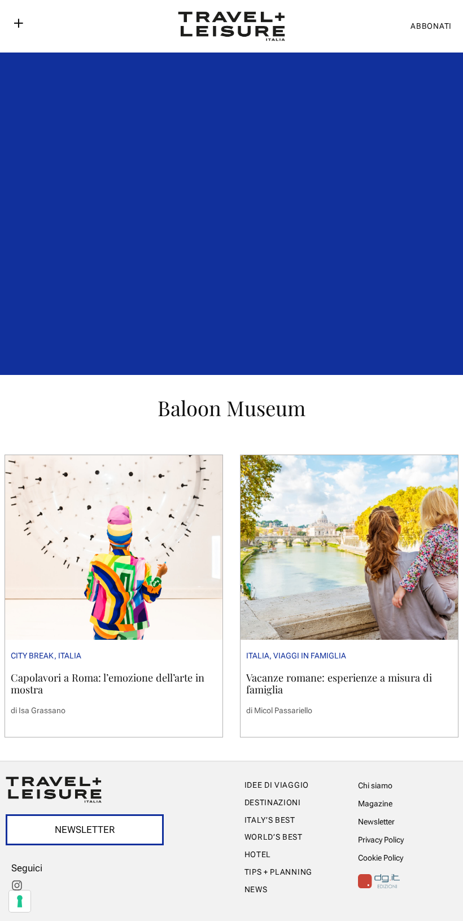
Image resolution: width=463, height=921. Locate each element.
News (256, 889)
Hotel (258, 854)
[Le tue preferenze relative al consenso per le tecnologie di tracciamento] (19, 901)
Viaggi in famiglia (309, 655)
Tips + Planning (278, 871)
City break (32, 655)
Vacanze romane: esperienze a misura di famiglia (339, 683)
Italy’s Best (269, 819)
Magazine (375, 803)
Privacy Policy (381, 839)
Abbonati (431, 25)
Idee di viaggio (276, 784)
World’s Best (273, 836)
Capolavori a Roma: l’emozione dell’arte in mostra (107, 683)
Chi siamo (375, 785)
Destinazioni (272, 802)
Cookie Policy (380, 857)
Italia (69, 655)
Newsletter (376, 821)
